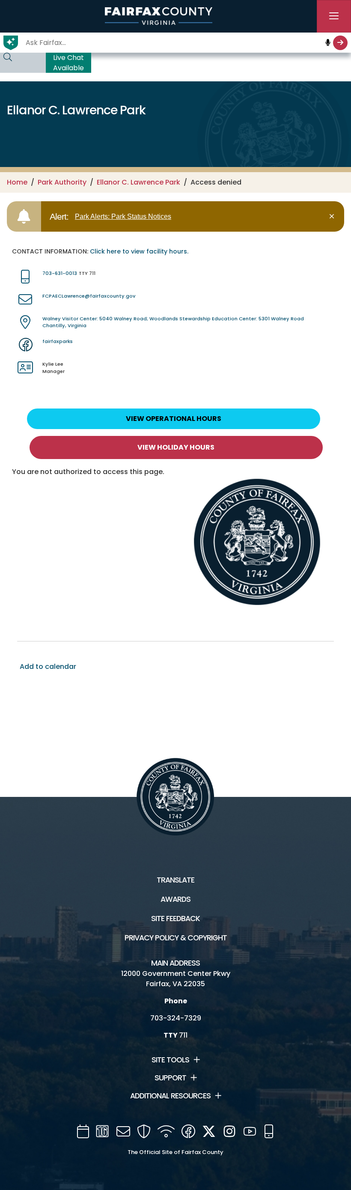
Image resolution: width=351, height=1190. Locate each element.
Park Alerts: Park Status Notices (123, 216)
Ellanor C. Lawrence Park (138, 182)
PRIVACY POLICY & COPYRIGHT (176, 938)
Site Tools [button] (170, 1060)
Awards (175, 899)
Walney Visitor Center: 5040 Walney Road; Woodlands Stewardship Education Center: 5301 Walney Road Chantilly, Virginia (173, 322)
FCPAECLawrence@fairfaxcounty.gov (88, 295)
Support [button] (170, 1078)
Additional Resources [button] (170, 1096)
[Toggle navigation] (334, 16)
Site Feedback (175, 918)
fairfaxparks (57, 341)
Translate (175, 880)
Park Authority (62, 182)
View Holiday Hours (175, 447)
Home (17, 182)
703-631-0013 (59, 273)
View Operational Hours (173, 419)
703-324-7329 (175, 1018)
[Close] (333, 216)
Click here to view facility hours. (139, 251)
